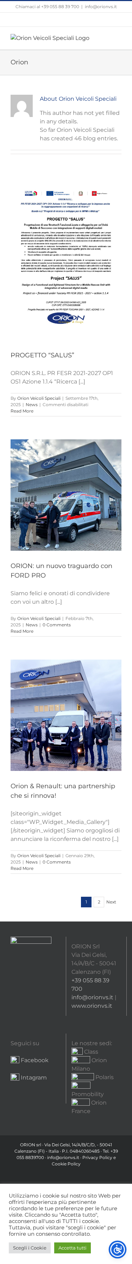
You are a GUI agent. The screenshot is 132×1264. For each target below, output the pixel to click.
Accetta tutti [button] (72, 1248)
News (32, 404)
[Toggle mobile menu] (118, 37)
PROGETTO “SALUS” (42, 355)
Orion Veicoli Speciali (39, 398)
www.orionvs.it (91, 1005)
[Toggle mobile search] (106, 37)
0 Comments (57, 624)
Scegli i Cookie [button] (29, 1248)
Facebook (35, 1060)
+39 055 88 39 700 (60, 6)
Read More (22, 411)
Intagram (33, 1077)
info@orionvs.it (101, 6)
